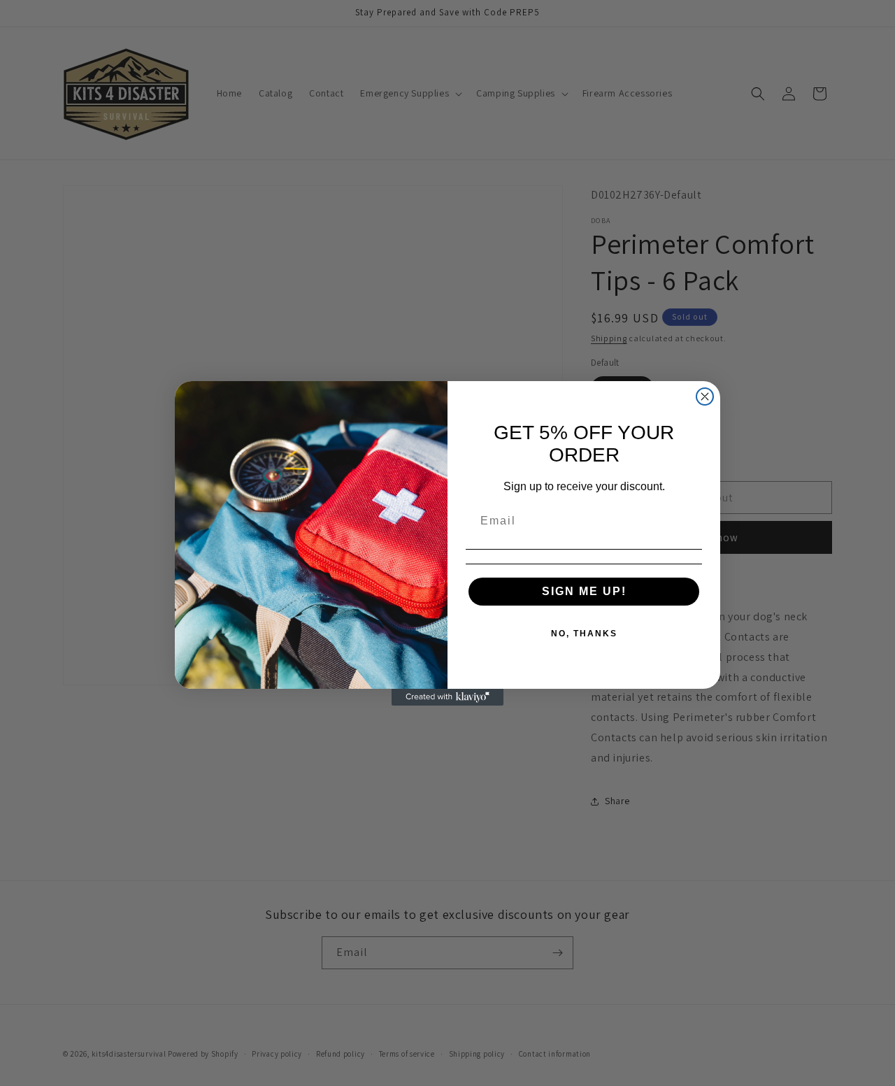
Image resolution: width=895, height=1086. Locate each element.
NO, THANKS (584, 633)
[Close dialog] (704, 396)
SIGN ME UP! (584, 591)
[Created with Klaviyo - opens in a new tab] (447, 697)
